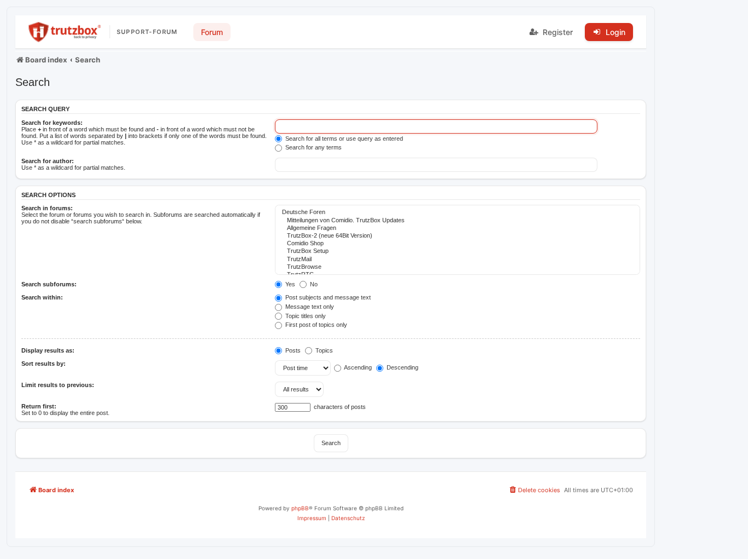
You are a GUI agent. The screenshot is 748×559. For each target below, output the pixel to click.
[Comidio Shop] (457, 243)
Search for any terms (313, 147)
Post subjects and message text (327, 297)
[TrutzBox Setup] (457, 251)
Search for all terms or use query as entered (343, 138)
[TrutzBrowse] (457, 267)
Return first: (38, 406)
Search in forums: (47, 208)
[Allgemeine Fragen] (457, 228)
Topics (323, 350)
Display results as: (47, 350)
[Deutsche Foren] (457, 212)
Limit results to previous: (57, 385)
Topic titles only (305, 316)
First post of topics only (315, 324)
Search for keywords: (52, 122)
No (313, 284)
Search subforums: (49, 284)
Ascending (357, 367)
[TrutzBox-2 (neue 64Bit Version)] (457, 236)
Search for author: (47, 161)
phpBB (300, 508)
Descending (401, 367)
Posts (292, 350)
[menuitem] (534, 490)
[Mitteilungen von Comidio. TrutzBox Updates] (457, 220)
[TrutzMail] (457, 259)
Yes (289, 284)
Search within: (42, 297)
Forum (212, 32)
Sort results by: (43, 363)
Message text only (309, 306)
